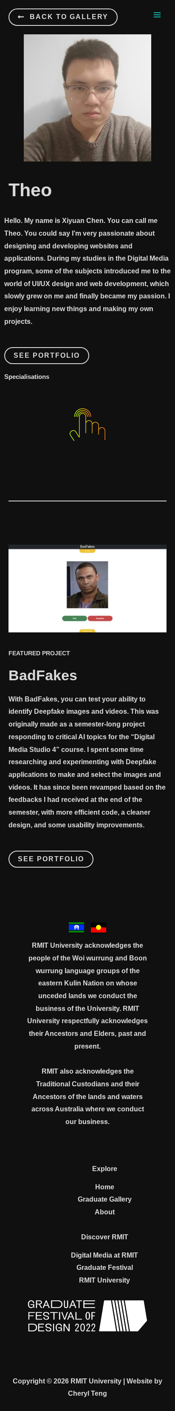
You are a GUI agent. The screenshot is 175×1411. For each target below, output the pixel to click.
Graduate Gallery (105, 1199)
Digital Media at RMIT (104, 1255)
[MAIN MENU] (157, 15)
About (105, 1212)
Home (104, 1187)
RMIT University (104, 1280)
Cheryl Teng (87, 1393)
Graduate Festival (104, 1267)
